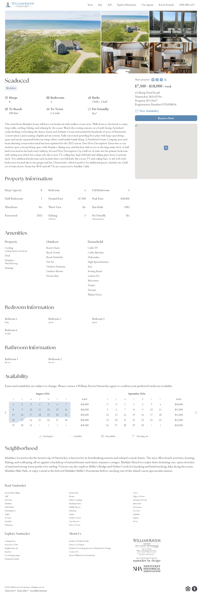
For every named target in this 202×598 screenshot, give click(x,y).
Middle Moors (75, 507)
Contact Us (73, 551)
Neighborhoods (11, 548)
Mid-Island (9, 507)
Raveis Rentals (166, 4)
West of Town (74, 525)
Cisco (135, 492)
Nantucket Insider (12, 558)
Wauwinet (9, 525)
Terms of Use (10, 590)
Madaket (8, 503)
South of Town (75, 517)
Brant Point (73, 492)
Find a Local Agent (76, 544)
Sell (109, 4)
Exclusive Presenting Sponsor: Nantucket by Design (90, 548)
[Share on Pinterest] (161, 80)
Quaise (71, 514)
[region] (101, 42)
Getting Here (10, 541)
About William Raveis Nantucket (82, 555)
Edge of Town (138, 496)
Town (135, 521)
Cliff (6, 496)
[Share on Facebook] (157, 80)
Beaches (8, 551)
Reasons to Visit (11, 544)
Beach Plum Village (12, 492)
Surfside (8, 521)
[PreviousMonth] (5, 413)
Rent (90, 4)
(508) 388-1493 (186, 4)
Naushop (72, 510)
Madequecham (75, 503)
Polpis (7, 514)
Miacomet (137, 503)
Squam (136, 517)
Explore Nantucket (126, 4)
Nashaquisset (10, 510)
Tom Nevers (74, 521)
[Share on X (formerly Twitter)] (165, 80)
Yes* (94, 113)
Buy (100, 4)
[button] (166, 148)
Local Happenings (12, 555)
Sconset (8, 517)
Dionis (71, 496)
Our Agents (147, 4)
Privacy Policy (22, 590)
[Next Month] (196, 413)
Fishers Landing (75, 500)
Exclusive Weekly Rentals (79, 541)
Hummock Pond (140, 500)
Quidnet (136, 514)
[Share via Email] (153, 80)
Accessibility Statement (38, 590)
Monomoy (137, 507)
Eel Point (8, 500)
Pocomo (136, 510)
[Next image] (194, 42)
